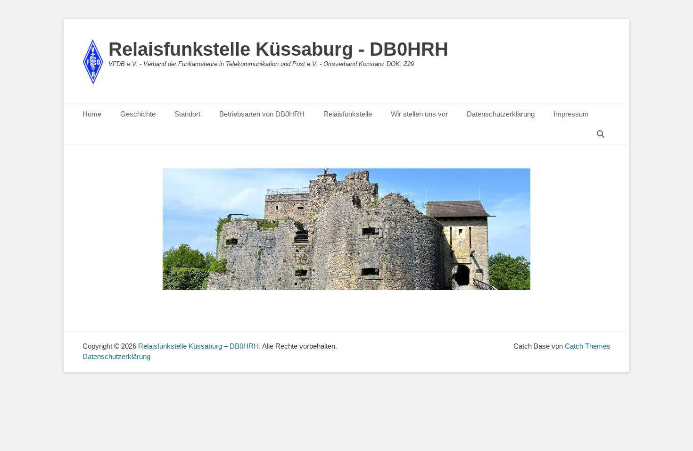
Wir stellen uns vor (419, 114)
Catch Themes (587, 346)
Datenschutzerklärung (501, 114)
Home (91, 114)
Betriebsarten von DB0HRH (262, 114)
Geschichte (138, 114)
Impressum (571, 114)
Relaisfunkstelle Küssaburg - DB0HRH (278, 49)
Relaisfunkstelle (347, 114)
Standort (187, 114)
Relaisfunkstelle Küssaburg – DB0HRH (198, 346)
